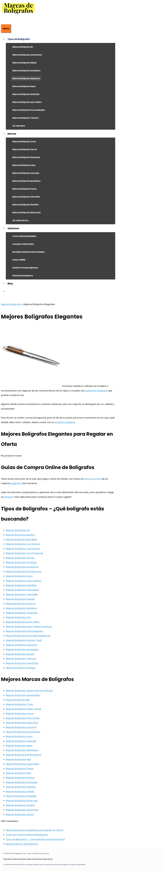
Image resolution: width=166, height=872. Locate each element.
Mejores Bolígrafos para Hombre (23, 580)
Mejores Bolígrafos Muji (18, 759)
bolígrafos (16, 483)
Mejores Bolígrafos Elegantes (26, 78)
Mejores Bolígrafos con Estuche (27, 54)
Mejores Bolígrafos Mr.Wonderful (23, 754)
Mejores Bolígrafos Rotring (20, 777)
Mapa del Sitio (48, 859)
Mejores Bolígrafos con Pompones (24, 553)
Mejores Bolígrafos (11, 304)
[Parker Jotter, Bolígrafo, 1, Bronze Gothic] (31, 386)
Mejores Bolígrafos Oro (18, 617)
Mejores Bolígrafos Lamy (23, 165)
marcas (96, 478)
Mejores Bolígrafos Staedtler (21, 796)
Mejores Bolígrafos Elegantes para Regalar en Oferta (34, 830)
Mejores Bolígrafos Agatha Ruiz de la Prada (29, 690)
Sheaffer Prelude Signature (25, 267)
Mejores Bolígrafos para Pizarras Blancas (28, 635)
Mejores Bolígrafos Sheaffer (21, 786)
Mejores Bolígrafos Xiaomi (20, 814)
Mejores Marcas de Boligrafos (22, 843)
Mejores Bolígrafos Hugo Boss (26, 157)
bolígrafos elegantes (96, 390)
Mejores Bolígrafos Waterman (26, 212)
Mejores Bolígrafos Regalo (20, 654)
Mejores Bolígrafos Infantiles (25, 94)
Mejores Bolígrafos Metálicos (21, 608)
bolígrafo (8, 496)
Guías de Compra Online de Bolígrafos (27, 834)
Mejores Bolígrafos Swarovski (22, 800)
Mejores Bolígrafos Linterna (20, 603)
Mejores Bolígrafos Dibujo (24, 62)
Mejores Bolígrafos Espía (23, 86)
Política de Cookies (19, 859)
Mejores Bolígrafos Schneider (26, 196)
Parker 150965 (18, 259)
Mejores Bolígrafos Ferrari (24, 149)
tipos (87, 478)
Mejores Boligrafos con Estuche (23, 548)
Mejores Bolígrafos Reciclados (22, 649)
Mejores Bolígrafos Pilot (18, 773)
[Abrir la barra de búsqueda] (2, 20)
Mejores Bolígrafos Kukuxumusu (23, 731)
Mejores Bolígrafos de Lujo (20, 557)
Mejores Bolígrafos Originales (22, 612)
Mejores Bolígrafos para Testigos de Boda (29, 626)
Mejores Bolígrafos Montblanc (26, 181)
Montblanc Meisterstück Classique (28, 252)
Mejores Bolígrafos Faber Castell (23, 708)
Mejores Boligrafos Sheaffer (25, 204)
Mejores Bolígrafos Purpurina (21, 644)
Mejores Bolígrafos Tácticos (25, 118)
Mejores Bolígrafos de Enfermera (23, 571)
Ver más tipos (18, 125)
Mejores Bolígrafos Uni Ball (20, 805)
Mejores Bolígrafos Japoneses (22, 589)
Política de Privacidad (34, 859)
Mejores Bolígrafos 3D (22, 47)
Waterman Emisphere (22, 275)
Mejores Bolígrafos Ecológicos (26, 70)
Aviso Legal (7, 859)
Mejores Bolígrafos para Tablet (27, 102)
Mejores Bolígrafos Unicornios (22, 663)
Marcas (12, 133)
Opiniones (13, 228)
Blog (10, 283)
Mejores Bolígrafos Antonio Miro (23, 695)
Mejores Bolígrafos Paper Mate (22, 764)
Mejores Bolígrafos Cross (24, 141)
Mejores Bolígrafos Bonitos (20, 534)
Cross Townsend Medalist (24, 236)
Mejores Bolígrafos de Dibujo (21, 562)
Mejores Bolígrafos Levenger (25, 173)
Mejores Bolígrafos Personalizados (28, 110)
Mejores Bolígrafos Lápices (20, 599)
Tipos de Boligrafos (19, 39)
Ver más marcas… (20, 220)
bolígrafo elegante (65, 422)
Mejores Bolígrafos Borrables (21, 539)
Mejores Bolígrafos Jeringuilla (22, 594)
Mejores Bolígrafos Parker (24, 189)
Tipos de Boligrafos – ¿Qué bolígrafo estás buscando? (35, 839)
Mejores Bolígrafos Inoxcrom (21, 727)
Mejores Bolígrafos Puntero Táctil (24, 640)
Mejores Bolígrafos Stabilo (20, 791)
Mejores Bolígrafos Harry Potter (23, 718)
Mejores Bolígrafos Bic (18, 699)
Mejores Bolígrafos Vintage (20, 667)
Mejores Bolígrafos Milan (19, 745)
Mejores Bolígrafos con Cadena (23, 543)
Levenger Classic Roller (23, 244)
